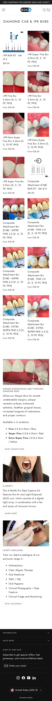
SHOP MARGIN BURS (14, 449)
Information (10, 633)
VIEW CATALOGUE (13, 603)
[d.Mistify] (26, 469)
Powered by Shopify (26, 698)
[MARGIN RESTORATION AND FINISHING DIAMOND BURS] (26, 372)
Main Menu (8, 640)
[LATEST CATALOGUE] (26, 533)
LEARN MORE (11, 513)
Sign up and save (12, 650)
